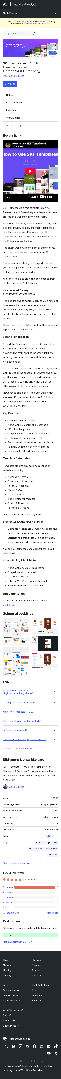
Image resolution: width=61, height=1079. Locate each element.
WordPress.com (13, 1010)
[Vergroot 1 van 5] (25, 622)
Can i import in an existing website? (22, 721)
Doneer (37, 995)
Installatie (11, 110)
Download (10, 84)
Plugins (36, 970)
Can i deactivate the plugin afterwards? (24, 739)
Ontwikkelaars (10, 995)
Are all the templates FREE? (18, 711)
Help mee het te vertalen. (37, 23)
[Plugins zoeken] (34, 33)
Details (9, 95)
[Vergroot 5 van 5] (54, 657)
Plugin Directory (11, 13)
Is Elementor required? (15, 730)
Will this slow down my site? (18, 748)
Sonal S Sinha (16, 75)
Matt (7, 1015)
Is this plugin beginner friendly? (19, 702)
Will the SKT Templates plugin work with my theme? (18, 692)
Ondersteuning (14, 125)
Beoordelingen (14, 102)
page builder (51, 849)
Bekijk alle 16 (52, 836)
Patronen (37, 975)
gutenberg (52, 843)
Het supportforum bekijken (17, 941)
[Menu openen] (56, 4)
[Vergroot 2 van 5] (25, 651)
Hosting (7, 970)
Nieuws (7, 965)
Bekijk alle (52, 912)
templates (52, 855)
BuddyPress (11, 1025)
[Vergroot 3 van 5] (54, 622)
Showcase (37, 960)
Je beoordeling (11, 912)
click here (9, 605)
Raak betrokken (41, 985)
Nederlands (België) (20, 1038)
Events (36, 990)
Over (5, 960)
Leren (6, 985)
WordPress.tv (12, 1000)
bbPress (9, 1020)
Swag (36, 1000)
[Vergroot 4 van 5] (54, 639)
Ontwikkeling (13, 117)
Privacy (7, 975)
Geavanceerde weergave (16, 863)
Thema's (36, 965)
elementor (40, 843)
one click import (36, 849)
